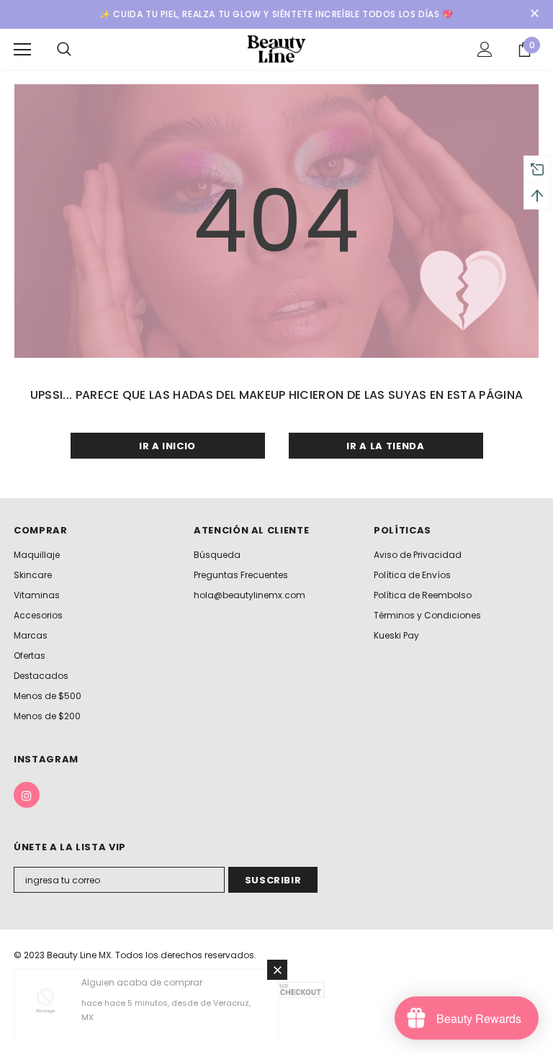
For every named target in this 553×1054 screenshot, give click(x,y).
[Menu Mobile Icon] (22, 49)
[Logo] (276, 49)
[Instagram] (27, 795)
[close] (534, 14)
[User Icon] (485, 49)
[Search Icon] (64, 49)
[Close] (277, 970)
